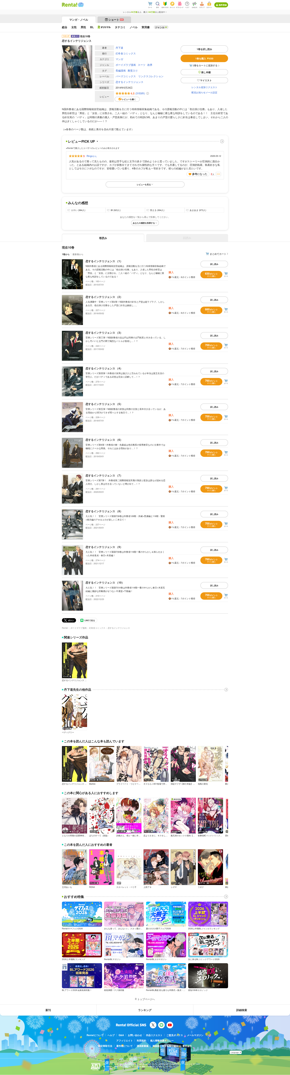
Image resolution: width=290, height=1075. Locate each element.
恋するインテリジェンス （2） (104, 297)
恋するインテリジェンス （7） (104, 475)
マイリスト (206, 80)
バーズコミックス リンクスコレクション (139, 76)
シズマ (174, 887)
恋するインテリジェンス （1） (104, 261)
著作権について (124, 1045)
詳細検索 (241, 1010)
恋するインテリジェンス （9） (104, 547)
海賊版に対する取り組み (165, 1045)
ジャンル (159, 27)
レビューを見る (144, 184)
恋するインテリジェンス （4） (104, 368)
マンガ (119, 59)
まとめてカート (218, 253)
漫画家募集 (143, 1045)
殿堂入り (133, 70)
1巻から (66, 254)
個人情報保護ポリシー (162, 1040)
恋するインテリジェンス (129, 82)
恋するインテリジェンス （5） (104, 404)
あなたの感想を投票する (144, 222)
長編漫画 (121, 70)
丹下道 (119, 47)
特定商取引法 (105, 1045)
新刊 (48, 1010)
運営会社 (187, 1045)
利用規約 (141, 1040)
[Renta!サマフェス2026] (80, 5)
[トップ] (69, 5)
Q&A (121, 1035)
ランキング (145, 1010)
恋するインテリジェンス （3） (104, 333)
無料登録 (223, 4)
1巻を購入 (204, 58)
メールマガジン (195, 1035)
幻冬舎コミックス (126, 53)
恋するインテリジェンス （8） (104, 511)
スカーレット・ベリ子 (126, 887)
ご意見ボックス (174, 1035)
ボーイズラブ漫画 (126, 64)
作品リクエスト (154, 1035)
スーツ (141, 64)
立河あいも (67, 887)
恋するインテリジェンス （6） (104, 440)
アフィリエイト (124, 1040)
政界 (149, 64)
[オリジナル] (104, 27)
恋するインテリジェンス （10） (105, 582)
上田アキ (147, 887)
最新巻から (77, 254)
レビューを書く (129, 99)
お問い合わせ (135, 1035)
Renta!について (95, 1035)
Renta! (65, 627)
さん (92, 156)
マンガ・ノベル (78, 19)
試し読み (214, 264)
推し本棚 (206, 72)
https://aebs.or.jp (109, 1069)
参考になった (199, 174)
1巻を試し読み (204, 49)
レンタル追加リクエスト (204, 87)
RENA (92, 887)
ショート (115, 19)
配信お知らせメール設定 (204, 92)
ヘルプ (111, 1035)
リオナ (201, 887)
